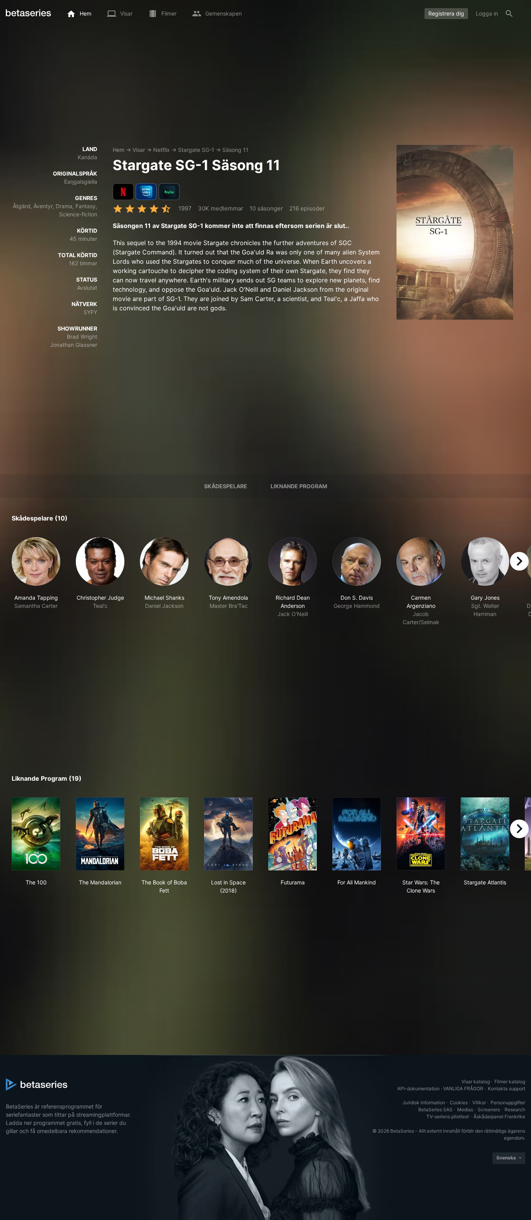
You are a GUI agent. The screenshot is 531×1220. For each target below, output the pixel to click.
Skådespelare (225, 486)
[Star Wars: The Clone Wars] (421, 833)
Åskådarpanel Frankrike (499, 1116)
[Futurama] (292, 833)
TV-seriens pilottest (447, 1116)
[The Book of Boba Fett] (164, 833)
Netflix (161, 149)
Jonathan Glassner (73, 344)
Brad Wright (82, 336)
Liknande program (299, 486)
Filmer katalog (509, 1081)
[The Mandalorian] (100, 833)
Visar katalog (475, 1081)
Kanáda (87, 157)
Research (515, 1109)
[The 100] (36, 833)
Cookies (459, 1102)
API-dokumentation (418, 1088)
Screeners (489, 1109)
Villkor (479, 1102)
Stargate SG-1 (196, 149)
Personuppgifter (508, 1102)
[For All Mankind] (356, 833)
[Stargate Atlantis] (485, 833)
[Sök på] (509, 13)
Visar (139, 149)
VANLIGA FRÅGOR (463, 1088)
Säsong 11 (235, 149)
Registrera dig (446, 13)
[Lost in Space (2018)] (228, 833)
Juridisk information (423, 1102)
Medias (465, 1109)
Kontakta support (506, 1088)
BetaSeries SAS (435, 1109)
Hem (118, 149)
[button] (36, 581)
